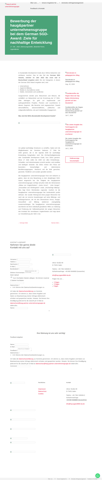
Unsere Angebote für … (50, 3)
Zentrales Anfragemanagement (72, 3)
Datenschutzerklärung (26, 291)
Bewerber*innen (39, 47)
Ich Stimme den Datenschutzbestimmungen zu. (29, 287)
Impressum (42, 389)
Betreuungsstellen (27, 47)
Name (12, 308)
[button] (97, 475)
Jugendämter (14, 49)
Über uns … (34, 3)
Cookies (41, 394)
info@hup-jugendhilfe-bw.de (61, 275)
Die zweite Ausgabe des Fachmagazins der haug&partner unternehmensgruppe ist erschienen (73, 142)
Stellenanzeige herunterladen (74, 159)
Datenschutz (42, 391)
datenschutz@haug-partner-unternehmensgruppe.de (27, 303)
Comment (13, 366)
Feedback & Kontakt (37, 8)
